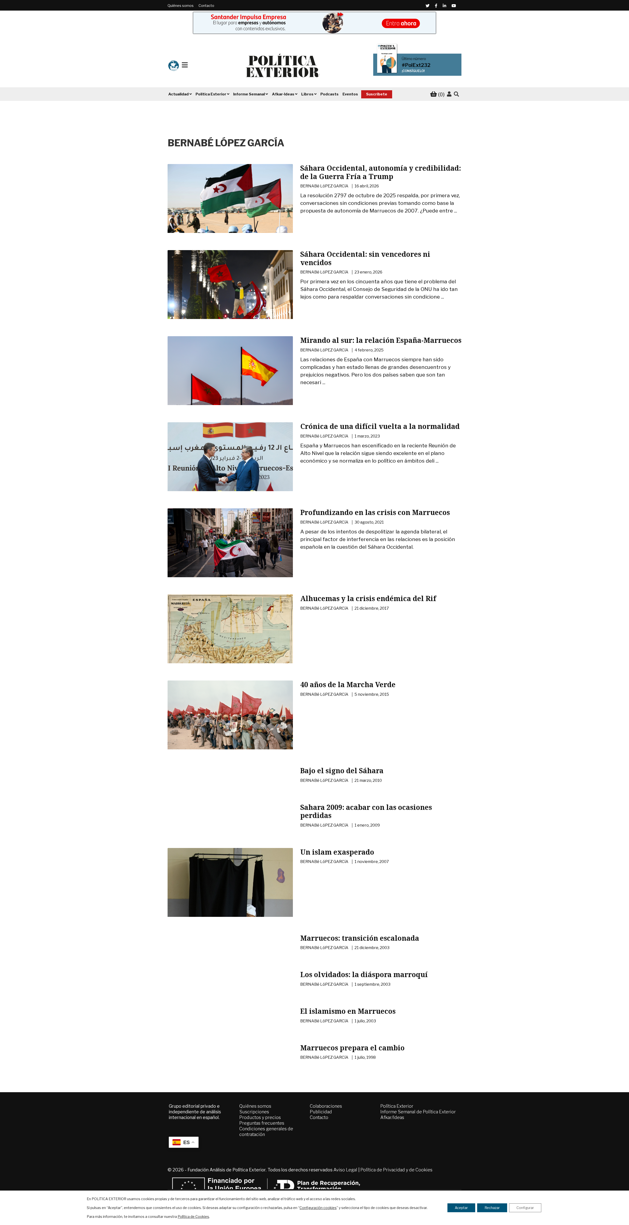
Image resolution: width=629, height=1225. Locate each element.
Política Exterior (396, 1106)
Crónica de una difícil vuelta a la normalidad (380, 426)
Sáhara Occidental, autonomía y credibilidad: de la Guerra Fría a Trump (380, 172)
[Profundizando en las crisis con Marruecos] (230, 550)
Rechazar (492, 1208)
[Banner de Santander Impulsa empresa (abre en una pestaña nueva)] (314, 23)
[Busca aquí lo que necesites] (456, 94)
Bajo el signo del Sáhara (342, 770)
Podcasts (329, 94)
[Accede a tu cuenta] (449, 94)
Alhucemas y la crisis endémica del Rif (368, 598)
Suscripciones (254, 1111)
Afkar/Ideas (392, 1117)
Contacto (206, 5)
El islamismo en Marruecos (348, 1011)
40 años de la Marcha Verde (348, 684)
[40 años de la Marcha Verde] (230, 722)
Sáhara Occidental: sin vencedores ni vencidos (365, 258)
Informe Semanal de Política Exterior (418, 1111)
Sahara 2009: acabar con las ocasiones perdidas (366, 811)
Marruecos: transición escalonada (359, 938)
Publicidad (321, 1111)
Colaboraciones (326, 1106)
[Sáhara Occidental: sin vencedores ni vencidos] (230, 291)
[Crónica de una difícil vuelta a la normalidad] (230, 464)
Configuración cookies (318, 1208)
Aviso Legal (345, 1169)
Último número (414, 59)
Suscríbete (376, 94)
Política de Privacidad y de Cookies (396, 1169)
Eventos (350, 94)
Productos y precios (260, 1117)
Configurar (525, 1208)
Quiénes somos (181, 5)
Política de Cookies (193, 1216)
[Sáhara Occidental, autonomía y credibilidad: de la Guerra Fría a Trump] (230, 206)
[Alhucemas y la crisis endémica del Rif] (230, 638)
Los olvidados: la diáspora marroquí (364, 974)
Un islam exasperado (337, 852)
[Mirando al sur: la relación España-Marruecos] (230, 378)
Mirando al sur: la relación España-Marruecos (380, 340)
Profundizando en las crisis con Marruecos (375, 512)
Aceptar (461, 1208)
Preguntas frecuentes (261, 1123)
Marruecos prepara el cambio (352, 1047)
